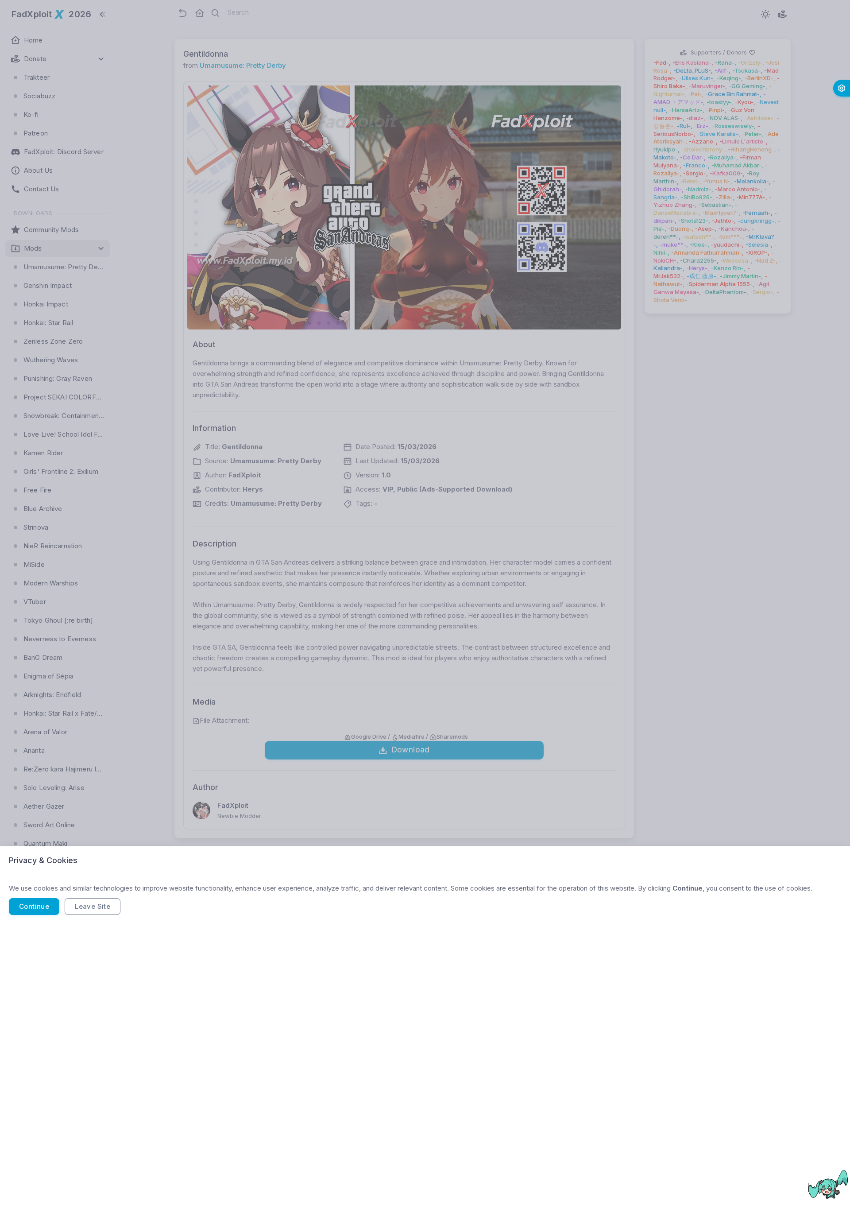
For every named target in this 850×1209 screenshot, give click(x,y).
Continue (34, 906)
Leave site (92, 906)
